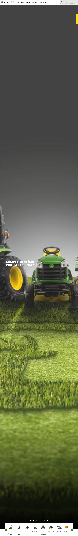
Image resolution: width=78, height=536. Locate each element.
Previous (6, 530)
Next (72, 530)
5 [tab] (41, 520)
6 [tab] (44, 520)
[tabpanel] (39, 267)
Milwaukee (15, 259)
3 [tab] (36, 520)
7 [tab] (47, 520)
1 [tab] (30, 520)
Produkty (22, 2)
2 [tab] (33, 520)
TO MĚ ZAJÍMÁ (10, 267)
